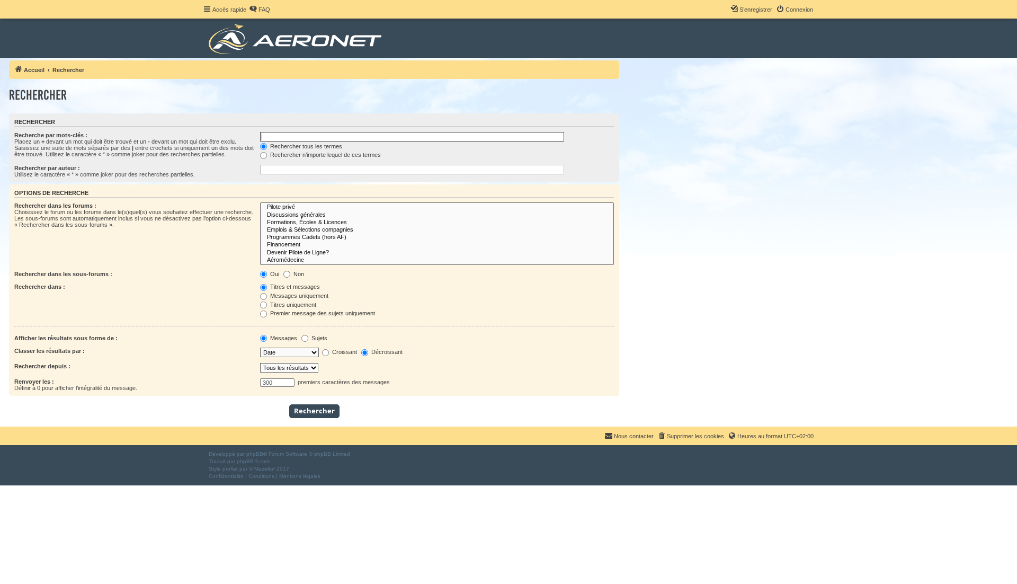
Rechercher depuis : (42, 366)
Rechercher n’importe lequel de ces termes (325, 155)
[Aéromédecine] (437, 260)
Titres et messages (294, 287)
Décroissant (386, 352)
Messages (283, 338)
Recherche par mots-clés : (50, 135)
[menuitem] (259, 9)
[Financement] (437, 245)
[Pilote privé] (437, 207)
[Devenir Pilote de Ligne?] (437, 252)
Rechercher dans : (39, 287)
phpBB (254, 454)
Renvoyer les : (34, 381)
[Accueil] (296, 38)
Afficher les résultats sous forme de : (66, 338)
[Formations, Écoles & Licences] (437, 222)
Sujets (318, 338)
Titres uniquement (292, 305)
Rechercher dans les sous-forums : (63, 274)
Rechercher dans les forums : (55, 205)
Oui (274, 274)
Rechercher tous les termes (305, 146)
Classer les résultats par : (49, 351)
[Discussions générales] (437, 215)
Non (298, 274)
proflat (230, 469)
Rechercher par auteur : (47, 168)
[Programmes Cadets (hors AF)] (437, 237)
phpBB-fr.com (253, 461)
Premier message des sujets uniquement (322, 313)
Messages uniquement (298, 296)
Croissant (344, 352)
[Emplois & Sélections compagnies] (437, 230)
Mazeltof (264, 469)
